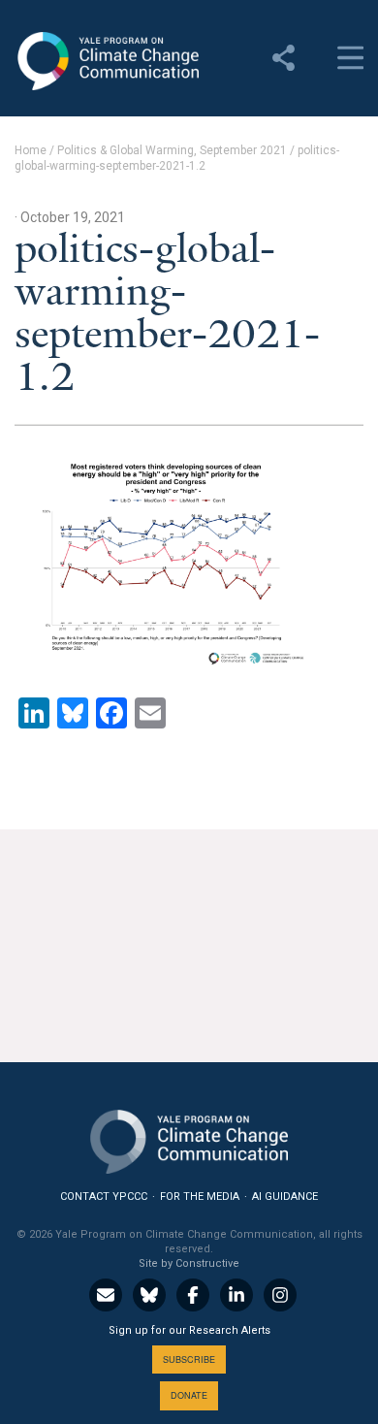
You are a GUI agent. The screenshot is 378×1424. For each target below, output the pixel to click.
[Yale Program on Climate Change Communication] (189, 1137)
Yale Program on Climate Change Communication (107, 61)
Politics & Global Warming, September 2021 (172, 150)
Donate (189, 1395)
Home (31, 150)
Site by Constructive (189, 1263)
